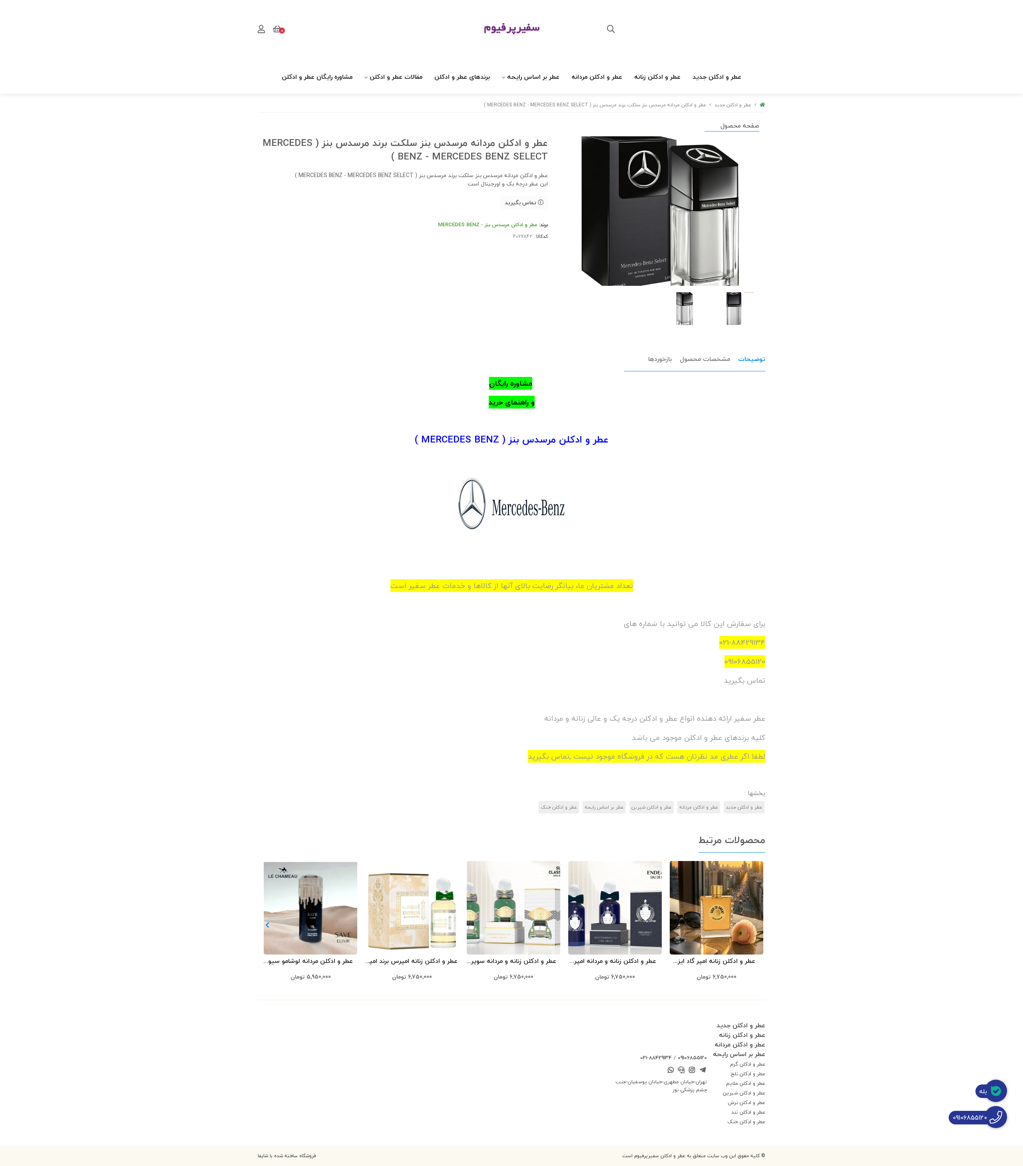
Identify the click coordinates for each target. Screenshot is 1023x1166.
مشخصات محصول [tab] (705, 359)
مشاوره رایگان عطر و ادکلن (317, 76)
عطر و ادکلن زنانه (657, 76)
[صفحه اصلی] (762, 105)
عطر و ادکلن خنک (559, 807)
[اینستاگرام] (692, 1071)
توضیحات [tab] (751, 359)
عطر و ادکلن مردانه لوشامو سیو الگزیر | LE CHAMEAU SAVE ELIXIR (310, 961)
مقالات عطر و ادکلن (396, 76)
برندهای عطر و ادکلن (462, 76)
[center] (611, 30)
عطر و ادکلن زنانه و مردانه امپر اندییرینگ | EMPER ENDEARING (615, 961)
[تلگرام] (702, 1071)
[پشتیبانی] (681, 1071)
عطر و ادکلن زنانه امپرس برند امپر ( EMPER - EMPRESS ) (412, 961)
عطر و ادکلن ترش (746, 1102)
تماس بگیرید (521, 202)
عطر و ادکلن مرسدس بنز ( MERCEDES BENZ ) (512, 439)
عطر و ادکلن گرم (747, 1064)
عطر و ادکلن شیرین (651, 807)
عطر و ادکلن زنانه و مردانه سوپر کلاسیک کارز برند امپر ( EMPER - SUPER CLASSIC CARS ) (513, 961)
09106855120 (692, 1057)
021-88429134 (656, 1057)
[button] (267, 925)
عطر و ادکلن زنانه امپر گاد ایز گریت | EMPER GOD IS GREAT (716, 961)
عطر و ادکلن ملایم (745, 1083)
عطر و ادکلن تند (748, 1112)
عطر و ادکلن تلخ (748, 1073)
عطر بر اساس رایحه (533, 76)
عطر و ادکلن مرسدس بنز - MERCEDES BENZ (487, 224)
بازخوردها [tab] (660, 359)
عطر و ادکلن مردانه (596, 76)
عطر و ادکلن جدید (717, 76)
